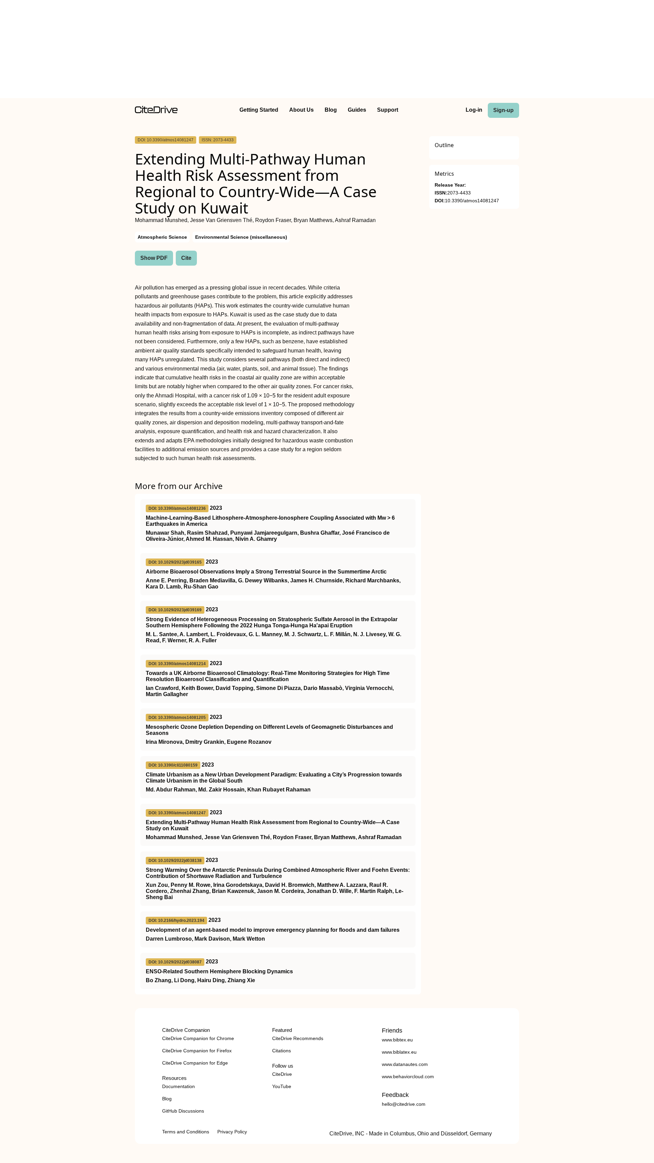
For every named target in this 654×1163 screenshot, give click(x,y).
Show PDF (154, 258)
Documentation (178, 1086)
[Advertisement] (327, 50)
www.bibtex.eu (397, 1039)
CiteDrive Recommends (297, 1038)
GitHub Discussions (183, 1111)
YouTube (281, 1086)
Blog (331, 110)
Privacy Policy (232, 1131)
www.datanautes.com (405, 1064)
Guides (357, 110)
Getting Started (258, 110)
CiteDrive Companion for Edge (195, 1063)
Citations (281, 1050)
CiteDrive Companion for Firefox (197, 1050)
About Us (301, 110)
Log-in (474, 110)
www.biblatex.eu (399, 1052)
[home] (156, 111)
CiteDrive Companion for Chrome (198, 1038)
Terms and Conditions (185, 1131)
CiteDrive (282, 1074)
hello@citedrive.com (403, 1104)
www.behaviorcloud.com (408, 1076)
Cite (186, 258)
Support (387, 110)
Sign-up (503, 110)
